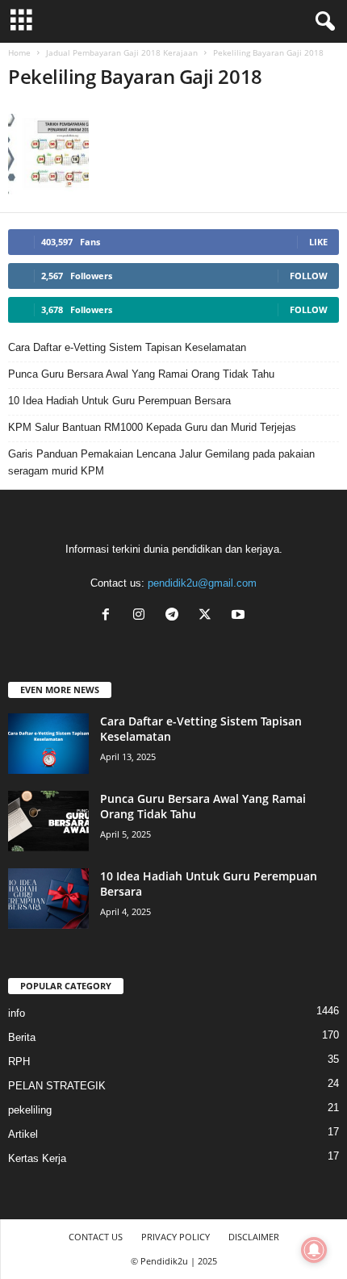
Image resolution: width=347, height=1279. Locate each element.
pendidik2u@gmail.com (202, 583)
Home (19, 52)
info (16, 1013)
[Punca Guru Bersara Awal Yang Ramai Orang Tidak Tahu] (48, 821)
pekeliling (30, 1110)
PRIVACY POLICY (175, 1237)
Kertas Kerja (37, 1158)
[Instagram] (142, 616)
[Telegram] (175, 616)
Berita (22, 1037)
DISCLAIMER (253, 1237)
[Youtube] (240, 616)
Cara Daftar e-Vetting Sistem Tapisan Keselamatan (127, 347)
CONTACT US (96, 1237)
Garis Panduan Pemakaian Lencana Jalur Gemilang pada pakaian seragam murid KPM (161, 462)
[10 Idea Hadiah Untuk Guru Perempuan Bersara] (48, 898)
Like (318, 242)
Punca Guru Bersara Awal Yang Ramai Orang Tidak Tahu (141, 374)
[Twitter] (208, 616)
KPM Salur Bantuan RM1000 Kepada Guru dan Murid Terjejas (152, 427)
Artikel (23, 1134)
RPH (19, 1061)
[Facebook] (109, 616)
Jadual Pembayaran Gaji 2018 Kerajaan (122, 52)
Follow (309, 276)
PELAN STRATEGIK (57, 1086)
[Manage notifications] (314, 1250)
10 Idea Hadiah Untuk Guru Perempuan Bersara (119, 401)
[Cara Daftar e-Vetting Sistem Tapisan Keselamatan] (48, 743)
